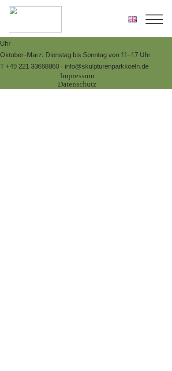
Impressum (77, 76)
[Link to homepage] (35, 19)
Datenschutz (77, 84)
